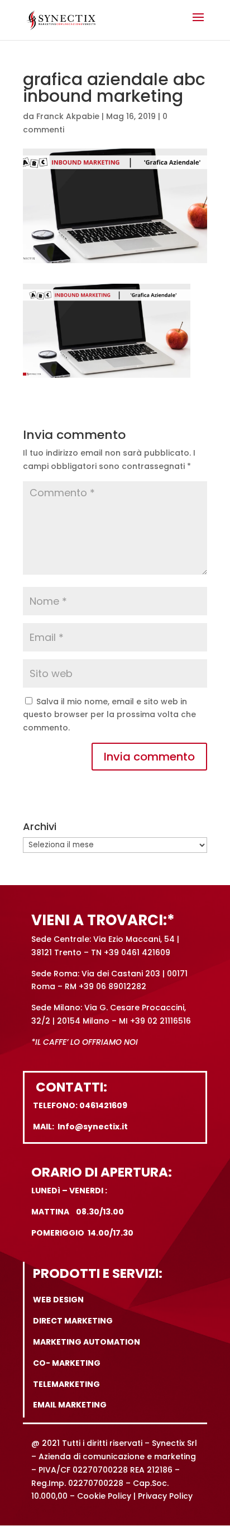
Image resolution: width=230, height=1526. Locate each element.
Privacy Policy (165, 1496)
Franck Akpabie (67, 116)
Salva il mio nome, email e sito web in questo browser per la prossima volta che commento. (109, 715)
